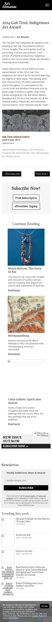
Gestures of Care (24, 551)
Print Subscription (26, 197)
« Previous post (12, 173)
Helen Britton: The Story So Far (24, 270)
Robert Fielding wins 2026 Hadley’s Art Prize (29, 585)
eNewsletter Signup (26, 206)
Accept (44, 606)
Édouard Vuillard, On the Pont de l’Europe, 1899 (32, 520)
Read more (14, 290)
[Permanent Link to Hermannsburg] (26, 314)
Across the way (23, 535)
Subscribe (26, 488)
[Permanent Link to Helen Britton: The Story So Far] (26, 247)
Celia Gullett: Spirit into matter (24, 401)
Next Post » (42, 173)
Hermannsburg (18, 336)
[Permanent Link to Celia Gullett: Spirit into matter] (26, 378)
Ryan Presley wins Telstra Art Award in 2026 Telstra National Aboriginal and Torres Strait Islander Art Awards (31, 571)
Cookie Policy (38, 616)
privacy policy (30, 496)
